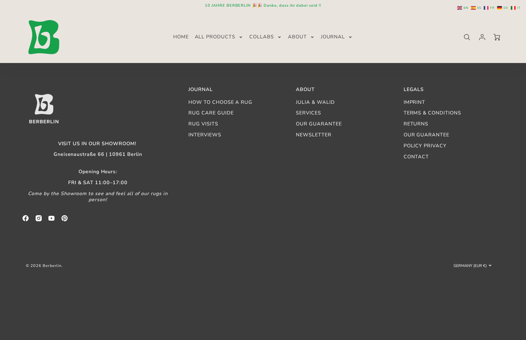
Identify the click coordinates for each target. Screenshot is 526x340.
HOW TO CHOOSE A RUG (220, 102)
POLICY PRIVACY (425, 145)
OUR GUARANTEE (319, 124)
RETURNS (416, 124)
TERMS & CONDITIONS (432, 113)
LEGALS (414, 89)
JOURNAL (333, 37)
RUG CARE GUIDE (210, 113)
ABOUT (297, 37)
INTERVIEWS (204, 134)
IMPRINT (415, 102)
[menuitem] (181, 37)
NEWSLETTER (313, 134)
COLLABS (261, 37)
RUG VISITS (203, 124)
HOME (181, 37)
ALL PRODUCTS (215, 37)
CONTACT (416, 156)
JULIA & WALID (315, 102)
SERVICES (308, 113)
